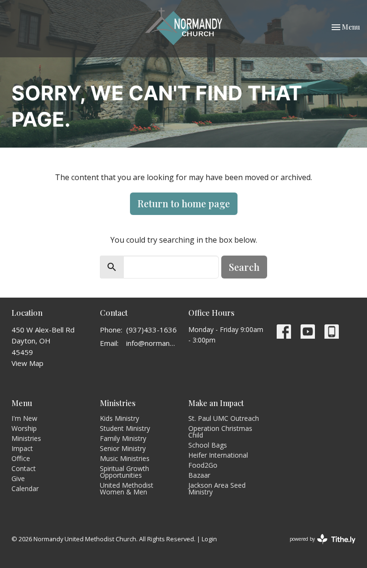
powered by (317, 547)
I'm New (24, 418)
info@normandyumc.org (152, 343)
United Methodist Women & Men (126, 488)
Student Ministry (125, 428)
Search (244, 266)
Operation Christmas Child (220, 431)
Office (20, 458)
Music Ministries (125, 458)
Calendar (25, 488)
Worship (24, 428)
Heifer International (218, 455)
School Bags (207, 445)
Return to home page (184, 203)
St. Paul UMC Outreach (223, 418)
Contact (23, 468)
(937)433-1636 (151, 329)
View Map (27, 363)
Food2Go (202, 465)
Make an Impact (216, 403)
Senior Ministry (123, 448)
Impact (22, 448)
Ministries (26, 438)
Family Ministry (123, 438)
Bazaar (199, 475)
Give (18, 478)
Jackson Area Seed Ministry (217, 488)
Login (209, 539)
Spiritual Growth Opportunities (124, 472)
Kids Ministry (119, 418)
